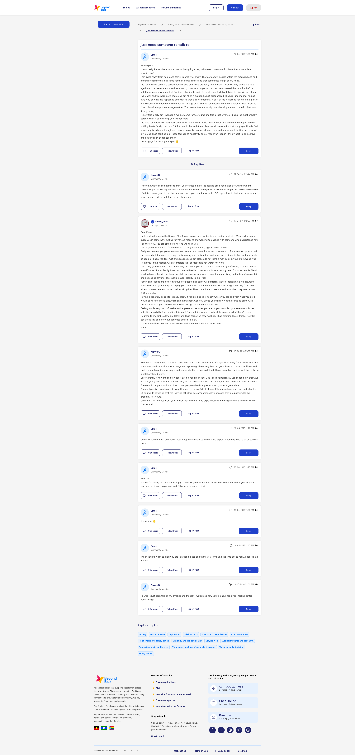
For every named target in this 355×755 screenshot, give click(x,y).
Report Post (193, 151)
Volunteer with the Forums (170, 706)
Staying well (212, 641)
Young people (146, 653)
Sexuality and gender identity (187, 641)
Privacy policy (222, 750)
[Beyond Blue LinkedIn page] (248, 735)
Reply (248, 151)
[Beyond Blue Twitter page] (239, 735)
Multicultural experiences (214, 634)
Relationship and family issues (219, 24)
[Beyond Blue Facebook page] (212, 735)
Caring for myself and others (181, 24)
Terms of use (200, 750)
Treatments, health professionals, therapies (193, 647)
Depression (174, 634)
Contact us (180, 750)
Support (253, 8)
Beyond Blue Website (106, 679)
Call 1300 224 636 (231, 686)
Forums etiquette (165, 700)
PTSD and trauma (239, 634)
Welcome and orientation (231, 647)
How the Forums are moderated (173, 694)
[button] (144, 151)
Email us (225, 715)
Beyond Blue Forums (106, 8)
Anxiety (142, 634)
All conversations (145, 7)
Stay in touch (157, 736)
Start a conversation (113, 24)
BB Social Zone (157, 634)
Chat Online (227, 701)
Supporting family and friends (153, 647)
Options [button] (256, 24)
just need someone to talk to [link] (160, 30)
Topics (126, 7)
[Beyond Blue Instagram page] (230, 735)
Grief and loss (191, 634)
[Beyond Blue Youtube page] (221, 735)
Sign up (235, 8)
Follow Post (172, 151)
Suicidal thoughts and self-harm (237, 641)
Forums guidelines (171, 7)
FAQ (158, 688)
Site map (242, 750)
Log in (216, 8)
